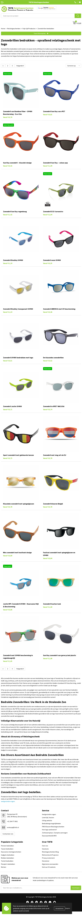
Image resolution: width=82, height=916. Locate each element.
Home (3, 29)
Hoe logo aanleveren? (49, 830)
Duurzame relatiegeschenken (11, 852)
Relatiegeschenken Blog (50, 852)
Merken (3, 867)
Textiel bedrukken (7, 861)
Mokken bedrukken (7, 858)
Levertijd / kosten (48, 817)
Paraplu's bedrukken (8, 864)
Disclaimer (45, 861)
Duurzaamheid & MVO (49, 836)
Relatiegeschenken (13, 29)
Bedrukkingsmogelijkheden (51, 823)
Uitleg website (47, 820)
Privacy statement (48, 858)
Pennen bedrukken (7, 846)
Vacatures (45, 849)
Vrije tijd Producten (29, 29)
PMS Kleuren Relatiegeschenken (53, 827)
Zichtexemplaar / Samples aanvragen (55, 833)
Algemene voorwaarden (50, 864)
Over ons (45, 846)
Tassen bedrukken (7, 849)
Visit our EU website (49, 867)
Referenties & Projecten (50, 855)
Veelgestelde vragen (49, 814)
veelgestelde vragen (8, 801)
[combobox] (38, 16)
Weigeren (67, 908)
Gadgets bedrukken (7, 855)
